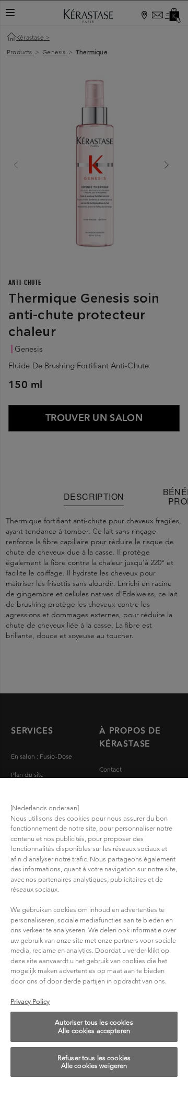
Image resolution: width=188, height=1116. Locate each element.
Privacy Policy (30, 1001)
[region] (94, 947)
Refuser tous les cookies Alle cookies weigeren (94, 1062)
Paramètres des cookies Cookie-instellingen (94, 1096)
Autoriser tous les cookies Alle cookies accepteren (94, 1026)
